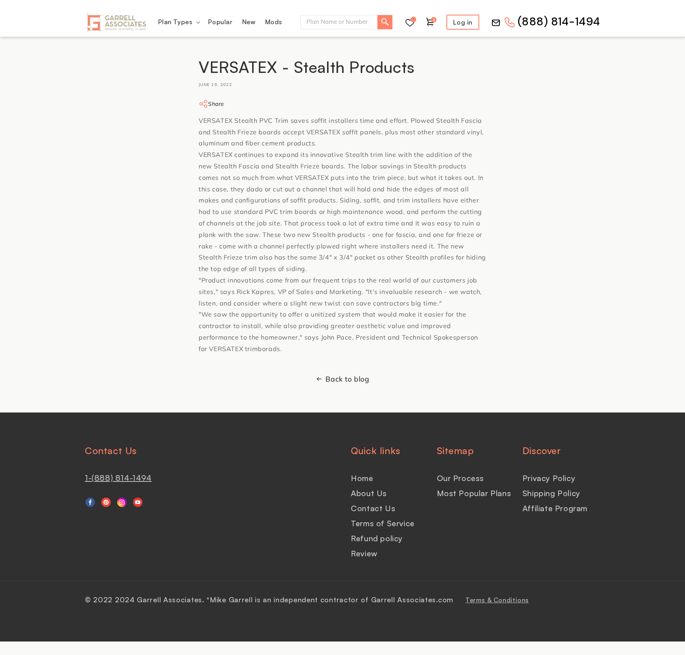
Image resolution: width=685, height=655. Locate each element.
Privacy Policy (548, 478)
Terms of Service (383, 523)
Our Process (460, 478)
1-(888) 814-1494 (118, 478)
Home (362, 478)
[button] (178, 22)
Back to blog (347, 379)
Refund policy (377, 538)
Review (364, 553)
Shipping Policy (551, 493)
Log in (463, 22)
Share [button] (216, 103)
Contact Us (373, 508)
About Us (369, 493)
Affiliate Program (554, 508)
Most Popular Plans (474, 493)
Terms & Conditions (497, 600)
